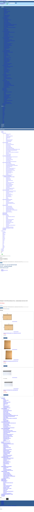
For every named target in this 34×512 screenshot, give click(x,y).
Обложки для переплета (6, 473)
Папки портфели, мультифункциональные (9, 416)
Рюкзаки (7, 218)
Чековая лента (8, 167)
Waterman (4, 234)
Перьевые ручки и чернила (9, 180)
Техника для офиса (4, 471)
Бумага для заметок (8, 163)
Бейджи (7, 204)
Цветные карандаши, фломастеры (10, 216)
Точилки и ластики (8, 141)
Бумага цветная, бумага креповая (8, 436)
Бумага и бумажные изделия (7, 162)
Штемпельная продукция (6, 407)
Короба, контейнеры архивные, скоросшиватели (10, 418)
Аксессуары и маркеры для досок (10, 203)
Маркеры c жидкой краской (9, 184)
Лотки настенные (8, 160)
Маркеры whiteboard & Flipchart (7, 455)
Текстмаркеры (5, 454)
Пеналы (7, 217)
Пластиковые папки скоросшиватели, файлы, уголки (13, 149)
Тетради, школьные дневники (10, 219)
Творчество (5, 492)
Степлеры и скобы (6, 400)
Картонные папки (8, 145)
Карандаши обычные (8, 183)
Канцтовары (3, 398)
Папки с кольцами (8, 146)
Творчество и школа (5, 214)
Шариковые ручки (8, 178)
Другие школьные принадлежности (8, 491)
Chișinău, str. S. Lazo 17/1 (3, 505)
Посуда (7, 197)
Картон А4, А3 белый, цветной (7, 435)
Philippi (3, 235)
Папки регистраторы (8, 143)
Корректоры (5, 490)
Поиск (1, 497)
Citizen (3, 240)
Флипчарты (7, 201)
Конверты (8, 308)
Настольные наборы (8, 158)
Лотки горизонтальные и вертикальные (11, 161)
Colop (3, 241)
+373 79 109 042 (6, 1)
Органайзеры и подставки (9, 159)
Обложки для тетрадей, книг (7, 493)
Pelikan (4, 236)
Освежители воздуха (8, 196)
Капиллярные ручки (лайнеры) (10, 182)
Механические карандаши (7, 456)
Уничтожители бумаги (6, 472)
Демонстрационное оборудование (7, 199)
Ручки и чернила (8, 223)
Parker (3, 233)
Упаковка (7, 198)
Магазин (2, 501)
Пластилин (7, 215)
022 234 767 (2, 1)
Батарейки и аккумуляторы (7, 474)
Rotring (4, 237)
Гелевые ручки (8, 177)
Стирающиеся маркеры (9, 186)
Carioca (4, 239)
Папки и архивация (5, 142)
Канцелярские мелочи (9, 140)
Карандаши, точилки (8, 221)
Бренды (2, 502)
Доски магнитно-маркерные (9, 202)
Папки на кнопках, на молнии (10, 148)
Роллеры (7, 181)
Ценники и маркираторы (9, 166)
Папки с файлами (5, 417)
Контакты (2, 504)
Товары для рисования (9, 220)
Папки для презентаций (9, 147)
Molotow (4, 238)
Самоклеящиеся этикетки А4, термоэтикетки (12, 165)
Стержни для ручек (8, 179)
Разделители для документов (10, 144)
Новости (2, 503)
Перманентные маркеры (9, 185)
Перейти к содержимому (3, 0)
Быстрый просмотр (14, 321)
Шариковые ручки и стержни (9, 222)
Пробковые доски (8, 200)
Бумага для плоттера (6, 437)
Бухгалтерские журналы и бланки (10, 164)
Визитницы (4, 419)
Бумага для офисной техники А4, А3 (8, 434)
